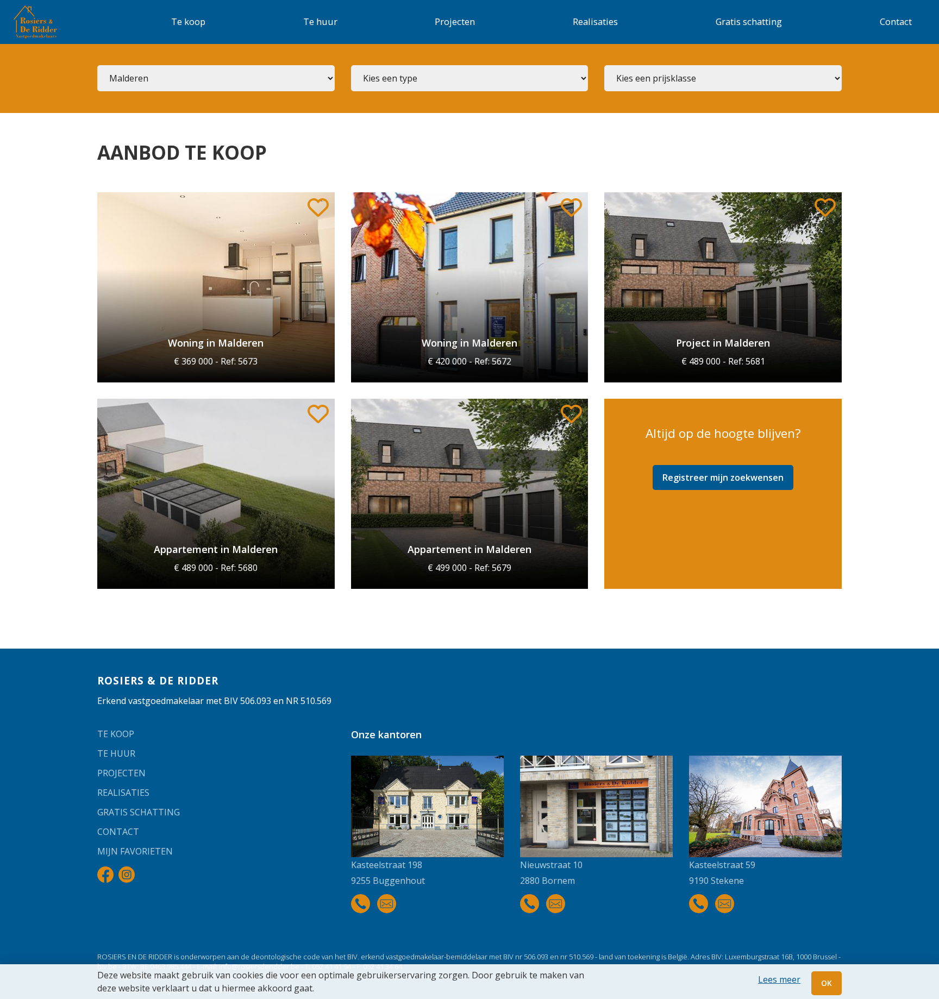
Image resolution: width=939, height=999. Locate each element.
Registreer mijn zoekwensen (723, 477)
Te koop (188, 21)
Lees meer (779, 979)
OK (826, 983)
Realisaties (595, 21)
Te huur (320, 21)
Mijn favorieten (135, 851)
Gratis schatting (749, 21)
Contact (896, 21)
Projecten (455, 21)
